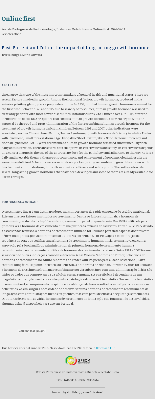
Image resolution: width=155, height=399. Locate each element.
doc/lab (72, 392)
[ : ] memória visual (91, 392)
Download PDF (105, 348)
